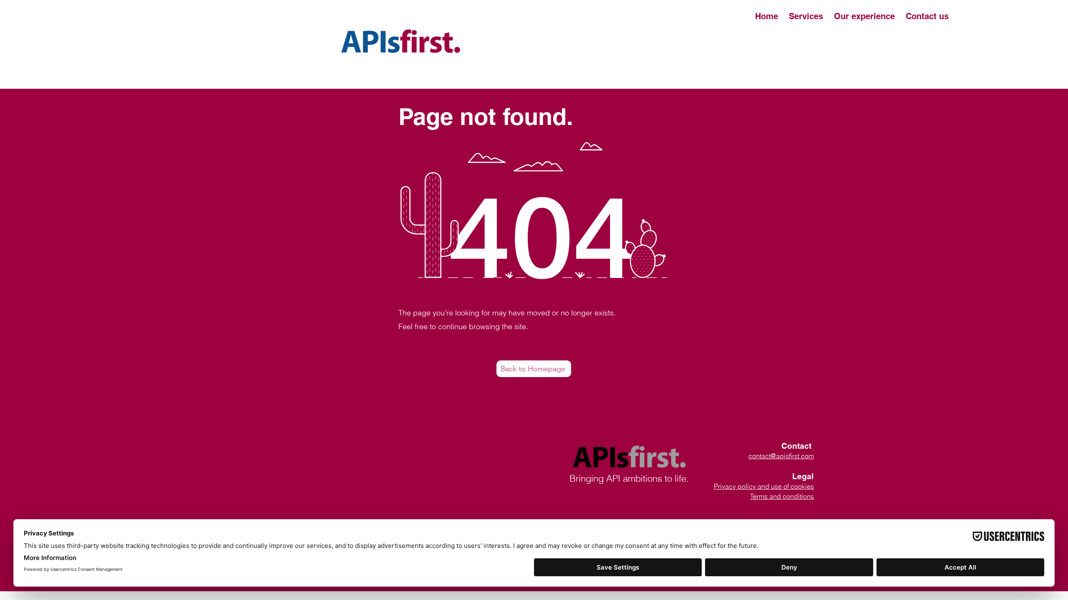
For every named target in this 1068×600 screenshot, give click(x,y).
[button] (864, 16)
